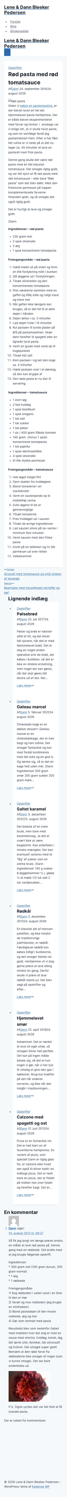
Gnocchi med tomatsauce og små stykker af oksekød (32, 574)
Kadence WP (41, 1486)
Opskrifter (15, 67)
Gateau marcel (31, 706)
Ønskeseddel (19, 31)
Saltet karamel (31, 809)
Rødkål (24, 911)
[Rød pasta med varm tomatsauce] (36, 1386)
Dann (15, 89)
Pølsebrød (27, 613)
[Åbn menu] (7, 52)
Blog (13, 26)
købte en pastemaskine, (37, 105)
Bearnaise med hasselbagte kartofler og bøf (32, 588)
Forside (15, 21)
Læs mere (25, 685)
